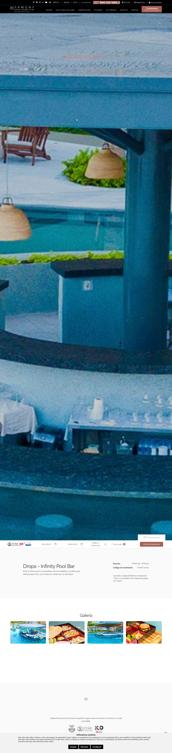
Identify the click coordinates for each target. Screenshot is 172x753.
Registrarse (140, 2)
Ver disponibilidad (151, 544)
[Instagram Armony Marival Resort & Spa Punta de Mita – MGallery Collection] (33, 2)
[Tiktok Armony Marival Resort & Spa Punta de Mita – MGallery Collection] (43, 2)
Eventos (124, 10)
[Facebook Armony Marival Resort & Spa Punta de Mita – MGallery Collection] (37, 2)
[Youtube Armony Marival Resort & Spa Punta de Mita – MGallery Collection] (46, 2)
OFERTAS (134, 10)
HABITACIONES (84, 10)
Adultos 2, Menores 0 (96, 544)
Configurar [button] (96, 747)
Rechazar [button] (84, 747)
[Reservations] (106, 2)
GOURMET (98, 10)
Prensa (67, 2)
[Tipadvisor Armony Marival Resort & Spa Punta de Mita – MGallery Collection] (50, 2)
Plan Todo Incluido (65, 10)
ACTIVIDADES (111, 10)
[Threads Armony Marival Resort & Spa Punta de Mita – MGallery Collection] (39, 2)
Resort (49, 10)
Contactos (87, 2)
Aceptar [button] (73, 747)
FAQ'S (75, 2)
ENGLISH (126, 2)
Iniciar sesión (156, 2)
